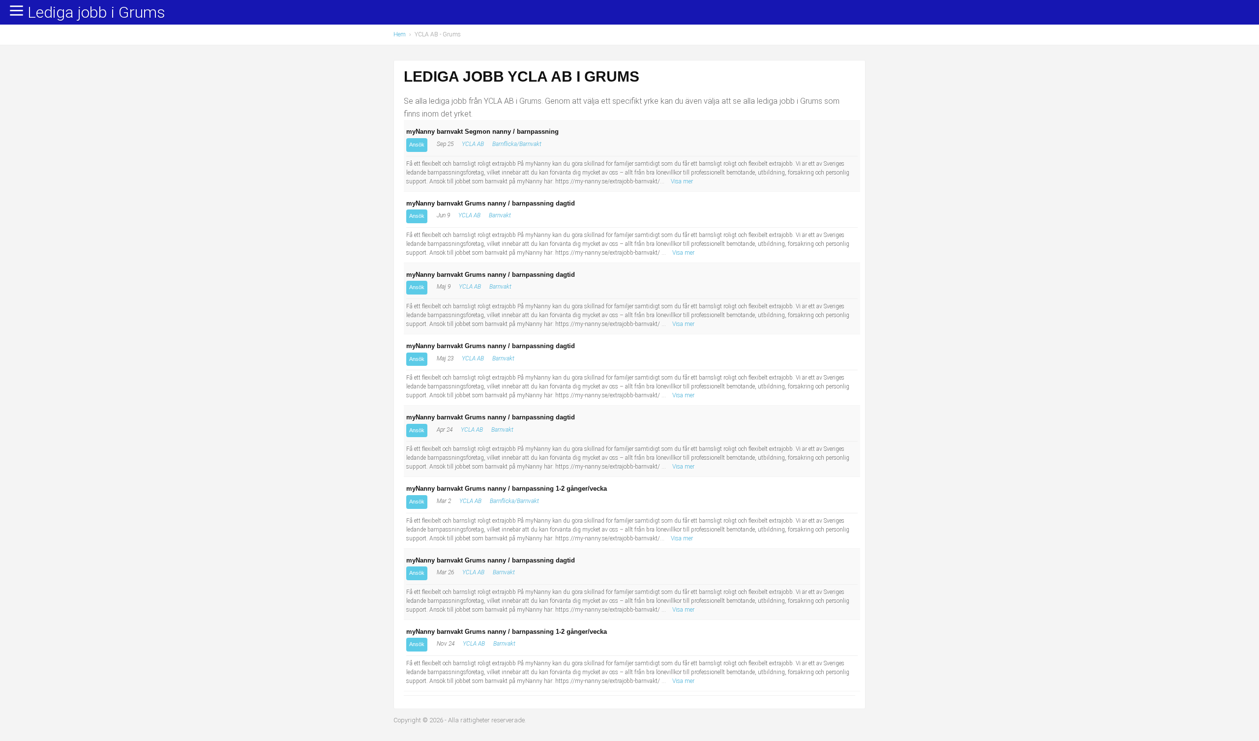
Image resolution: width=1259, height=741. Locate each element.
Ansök (416, 145)
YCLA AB (473, 144)
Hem (399, 34)
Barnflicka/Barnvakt (516, 144)
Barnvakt (500, 215)
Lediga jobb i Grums (96, 12)
